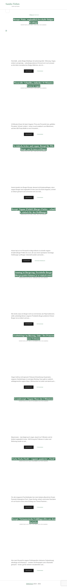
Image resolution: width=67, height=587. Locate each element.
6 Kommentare (40, 570)
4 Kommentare (40, 134)
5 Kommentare (40, 507)
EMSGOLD (29, 584)
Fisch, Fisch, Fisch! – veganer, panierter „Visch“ (33, 459)
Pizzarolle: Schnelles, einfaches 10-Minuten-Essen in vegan (33, 107)
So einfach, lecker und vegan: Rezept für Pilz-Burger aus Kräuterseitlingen (33, 170)
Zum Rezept (29, 71)
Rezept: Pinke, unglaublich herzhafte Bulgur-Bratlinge (33, 44)
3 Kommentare (40, 447)
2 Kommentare (40, 71)
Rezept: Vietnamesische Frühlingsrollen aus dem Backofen (33, 543)
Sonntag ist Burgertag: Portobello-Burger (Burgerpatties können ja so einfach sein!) (33, 297)
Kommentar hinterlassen (40, 260)
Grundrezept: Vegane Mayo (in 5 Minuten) (33, 399)
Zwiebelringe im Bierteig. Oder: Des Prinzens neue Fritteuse (33, 360)
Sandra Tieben (12, 4)
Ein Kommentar (40, 323)
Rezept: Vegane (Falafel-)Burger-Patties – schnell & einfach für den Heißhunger (33, 234)
